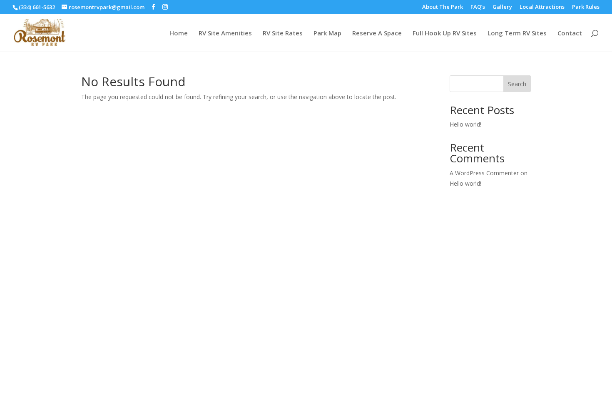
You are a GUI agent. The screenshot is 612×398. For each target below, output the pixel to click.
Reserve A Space (377, 33)
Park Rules (586, 7)
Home (178, 33)
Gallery (502, 7)
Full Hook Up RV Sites (445, 33)
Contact (569, 33)
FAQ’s (477, 7)
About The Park (442, 7)
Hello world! (465, 124)
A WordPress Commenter (484, 173)
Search (517, 84)
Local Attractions (542, 7)
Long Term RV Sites (517, 33)
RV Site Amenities (225, 33)
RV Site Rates (283, 33)
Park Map (327, 33)
